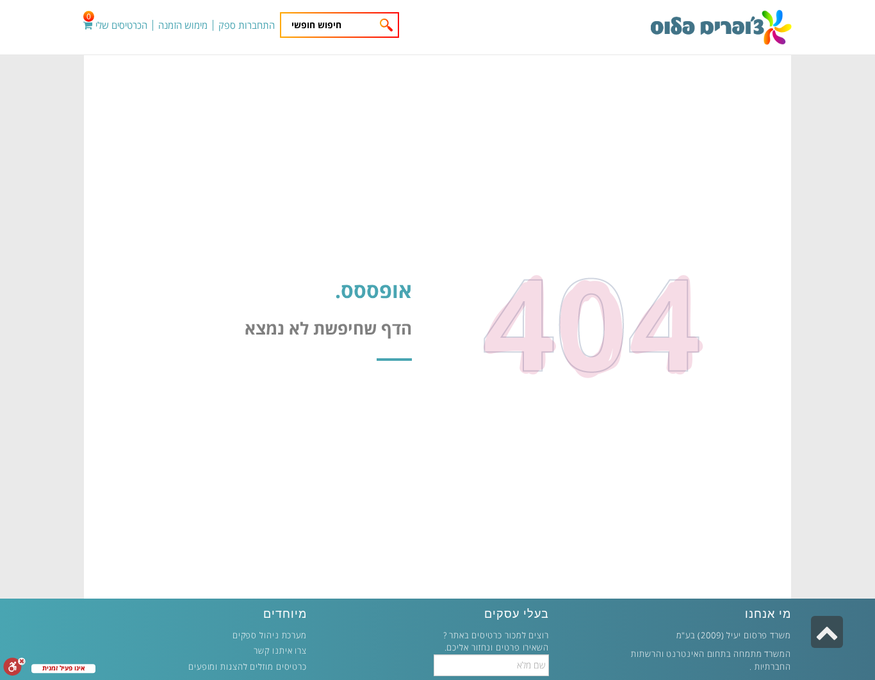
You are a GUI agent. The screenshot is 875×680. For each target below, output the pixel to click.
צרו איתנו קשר (280, 650)
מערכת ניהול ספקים (270, 635)
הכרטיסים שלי (116, 25)
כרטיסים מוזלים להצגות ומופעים (247, 666)
